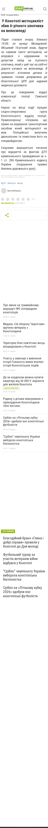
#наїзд (20, 183)
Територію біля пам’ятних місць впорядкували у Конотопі (24, 344)
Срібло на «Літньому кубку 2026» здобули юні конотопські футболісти (23, 421)
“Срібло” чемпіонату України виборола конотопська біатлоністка (21, 440)
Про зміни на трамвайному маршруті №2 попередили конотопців (21, 308)
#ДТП (3, 183)
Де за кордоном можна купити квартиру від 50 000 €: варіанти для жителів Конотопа (23, 380)
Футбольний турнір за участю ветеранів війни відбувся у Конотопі (20, 558)
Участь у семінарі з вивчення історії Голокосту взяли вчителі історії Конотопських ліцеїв (23, 362)
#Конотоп (12, 183)
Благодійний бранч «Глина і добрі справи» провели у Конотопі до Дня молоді (23, 542)
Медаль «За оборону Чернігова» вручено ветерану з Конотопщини (24, 327)
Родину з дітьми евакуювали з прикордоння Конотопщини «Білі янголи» (23, 402)
